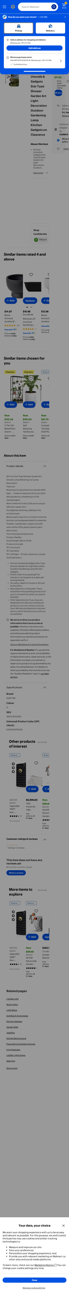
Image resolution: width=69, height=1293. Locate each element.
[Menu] (5, 6)
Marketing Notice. (44, 1265)
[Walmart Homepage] (12, 6)
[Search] (53, 6)
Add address (34, 48)
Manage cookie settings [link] (34, 1288)
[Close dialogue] (63, 1225)
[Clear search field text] (50, 7)
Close (34, 1280)
